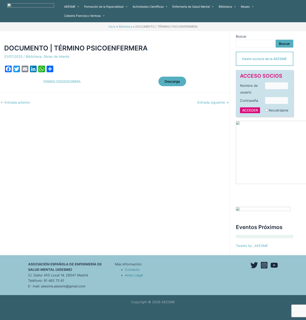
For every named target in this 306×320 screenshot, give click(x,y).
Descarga (172, 81)
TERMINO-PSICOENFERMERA (62, 81)
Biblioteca (33, 56)
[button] (77, 7)
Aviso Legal (134, 275)
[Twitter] (254, 265)
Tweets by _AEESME (252, 246)
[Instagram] (264, 265)
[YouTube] (274, 265)
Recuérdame (278, 110)
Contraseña (249, 100)
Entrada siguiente (213, 102)
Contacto (132, 269)
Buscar (241, 36)
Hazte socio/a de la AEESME (264, 59)
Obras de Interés (56, 56)
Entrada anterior (15, 102)
